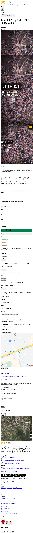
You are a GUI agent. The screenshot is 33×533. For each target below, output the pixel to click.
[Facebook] (2, 483)
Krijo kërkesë (24, 5)
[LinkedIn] (10, 483)
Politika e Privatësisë (15, 463)
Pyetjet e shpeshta (19, 460)
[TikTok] (7, 483)
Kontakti (12, 5)
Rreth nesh (7, 5)
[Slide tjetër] (4, 414)
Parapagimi (4, 256)
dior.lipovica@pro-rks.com (9, 376)
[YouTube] (13, 483)
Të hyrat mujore (5, 276)
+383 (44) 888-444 (16, 471)
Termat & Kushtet (5, 463)
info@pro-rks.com (8, 468)
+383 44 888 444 (22, 376)
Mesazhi (3, 396)
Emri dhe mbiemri (5, 387)
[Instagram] (4, 483)
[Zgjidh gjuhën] (2, 9)
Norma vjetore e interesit (7, 285)
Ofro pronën (18, 5)
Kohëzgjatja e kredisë (6, 266)
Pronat (2, 5)
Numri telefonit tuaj (6, 392)
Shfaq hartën (4, 368)
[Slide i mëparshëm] (2, 414)
